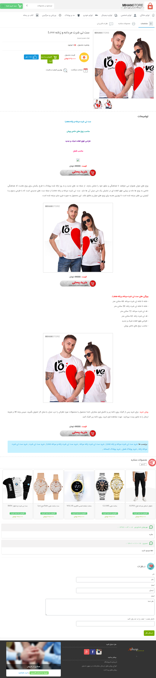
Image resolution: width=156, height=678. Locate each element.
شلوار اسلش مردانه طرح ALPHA (140, 506)
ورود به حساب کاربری (39, 673)
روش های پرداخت (110, 670)
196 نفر (28, 57)
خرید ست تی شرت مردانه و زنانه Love (122, 444)
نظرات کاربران (102, 24)
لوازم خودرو (88, 15)
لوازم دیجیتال (106, 15)
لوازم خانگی (144, 15)
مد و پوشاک (70, 15)
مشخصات (144, 24)
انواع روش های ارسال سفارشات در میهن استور (99, 666)
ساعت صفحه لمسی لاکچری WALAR (79, 506)
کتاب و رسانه (28, 15)
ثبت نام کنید (23, 673)
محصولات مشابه (124, 24)
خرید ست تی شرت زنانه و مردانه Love (62, 444)
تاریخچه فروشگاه (110, 662)
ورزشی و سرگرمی (49, 15)
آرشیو (143, 464)
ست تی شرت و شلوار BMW (18, 506)
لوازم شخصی (126, 15)
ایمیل (152, 585)
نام (153, 574)
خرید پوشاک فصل (129, 449)
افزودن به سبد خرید (47, 59)
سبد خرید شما (11, 6)
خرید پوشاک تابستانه (112, 449)
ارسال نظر (149, 633)
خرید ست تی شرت (37, 444)
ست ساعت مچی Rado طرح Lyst (48, 506)
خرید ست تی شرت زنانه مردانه (92, 444)
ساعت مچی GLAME (110, 506)
